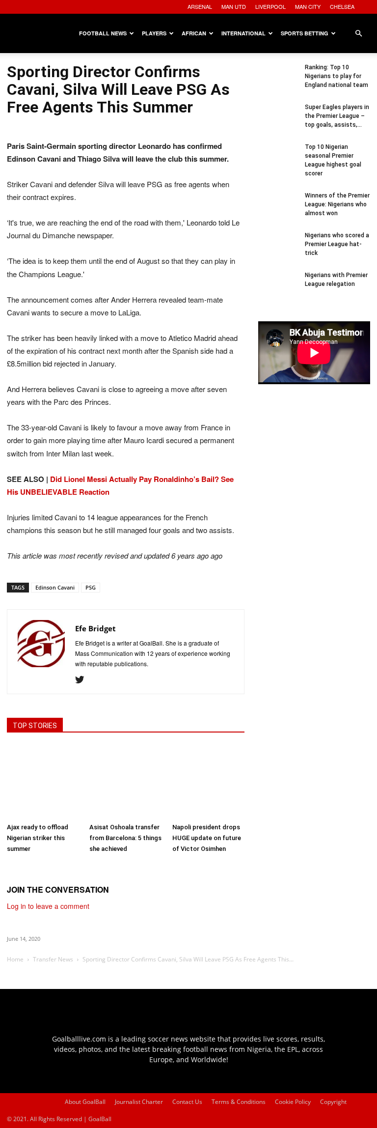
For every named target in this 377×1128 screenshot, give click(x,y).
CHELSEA (342, 6)
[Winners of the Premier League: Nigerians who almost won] (277, 210)
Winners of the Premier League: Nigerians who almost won (337, 204)
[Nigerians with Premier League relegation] (277, 290)
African (194, 33)
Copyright (333, 1102)
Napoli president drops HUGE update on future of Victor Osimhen (206, 837)
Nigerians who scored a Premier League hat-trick (337, 244)
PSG (90, 587)
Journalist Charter (139, 1102)
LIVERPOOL (270, 6)
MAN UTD (233, 6)
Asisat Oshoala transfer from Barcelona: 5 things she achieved (125, 837)
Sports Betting (304, 33)
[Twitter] (83, 680)
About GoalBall (85, 1102)
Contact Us (187, 1102)
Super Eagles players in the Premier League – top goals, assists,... (337, 116)
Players (154, 33)
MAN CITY (308, 6)
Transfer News (53, 959)
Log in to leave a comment (48, 906)
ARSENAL (200, 6)
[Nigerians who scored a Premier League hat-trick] (277, 250)
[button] (358, 33)
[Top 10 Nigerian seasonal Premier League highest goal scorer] (277, 162)
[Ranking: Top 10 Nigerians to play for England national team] (277, 82)
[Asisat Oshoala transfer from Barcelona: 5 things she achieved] (125, 782)
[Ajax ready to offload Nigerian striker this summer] (43, 782)
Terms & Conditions (239, 1102)
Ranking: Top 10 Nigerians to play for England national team (336, 76)
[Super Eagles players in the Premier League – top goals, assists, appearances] (277, 122)
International (243, 33)
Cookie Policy (293, 1102)
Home (15, 959)
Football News (103, 33)
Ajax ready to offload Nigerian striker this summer (37, 837)
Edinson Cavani (55, 587)
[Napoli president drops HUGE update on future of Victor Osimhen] (208, 782)
